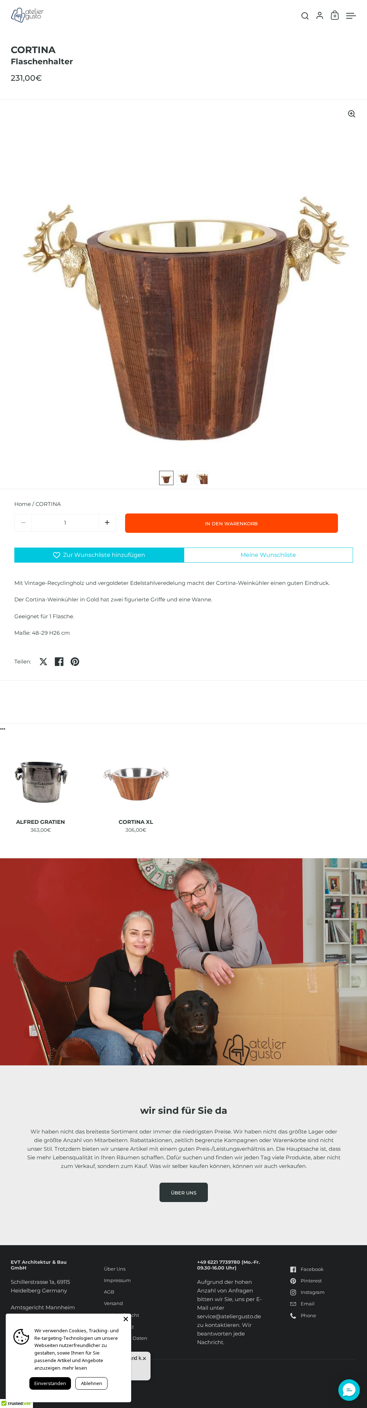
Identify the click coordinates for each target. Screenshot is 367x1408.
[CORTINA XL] (136, 779)
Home (22, 504)
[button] (107, 522)
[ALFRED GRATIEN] (40, 779)
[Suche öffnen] (305, 16)
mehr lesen (74, 1368)
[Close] (125, 1319)
